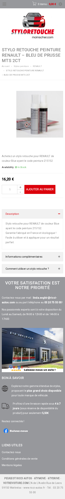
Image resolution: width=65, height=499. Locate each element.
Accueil (6, 66)
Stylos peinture (21, 66)
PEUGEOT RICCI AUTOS (18, 478)
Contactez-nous (11, 452)
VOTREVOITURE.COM (16, 483)
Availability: (8, 167)
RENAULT (37, 66)
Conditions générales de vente (20, 458)
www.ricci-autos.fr (34, 487)
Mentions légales (12, 465)
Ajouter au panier (40, 189)
